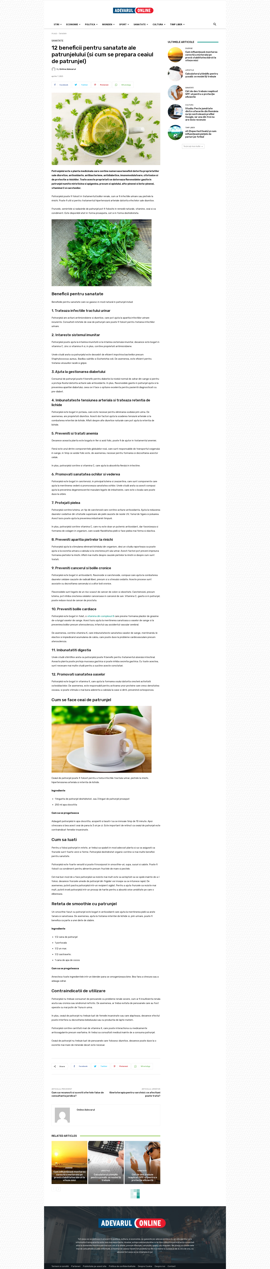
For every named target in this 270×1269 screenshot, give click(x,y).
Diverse (69, 1168)
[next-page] (58, 1189)
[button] (214, 24)
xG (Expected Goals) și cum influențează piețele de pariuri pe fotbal (200, 134)
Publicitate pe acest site (94, 1266)
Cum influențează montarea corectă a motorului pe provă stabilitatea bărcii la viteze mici (69, 1176)
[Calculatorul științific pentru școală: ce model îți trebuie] (106, 1162)
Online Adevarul (67, 69)
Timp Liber (176, 24)
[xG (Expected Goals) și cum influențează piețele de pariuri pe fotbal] (175, 132)
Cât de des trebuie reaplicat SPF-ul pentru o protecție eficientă (142, 1177)
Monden (107, 24)
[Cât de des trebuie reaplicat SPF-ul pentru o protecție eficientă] (142, 1162)
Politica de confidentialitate (122, 1266)
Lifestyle (105, 1171)
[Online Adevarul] (54, 69)
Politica (90, 24)
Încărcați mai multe (192, 146)
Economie (72, 24)
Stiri (56, 24)
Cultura (158, 24)
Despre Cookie (145, 1266)
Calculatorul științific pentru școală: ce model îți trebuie (106, 1177)
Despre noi (160, 1266)
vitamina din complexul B (100, 616)
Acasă (54, 33)
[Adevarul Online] (135, 10)
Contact (171, 1266)
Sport (123, 24)
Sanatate (140, 24)
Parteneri (75, 1266)
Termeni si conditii (60, 1266)
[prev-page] (53, 1189)
